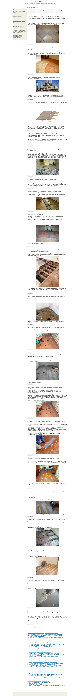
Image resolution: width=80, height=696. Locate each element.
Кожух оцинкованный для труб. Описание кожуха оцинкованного (40, 652)
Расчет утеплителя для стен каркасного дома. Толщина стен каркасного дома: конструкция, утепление (46, 657)
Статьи (43, 5)
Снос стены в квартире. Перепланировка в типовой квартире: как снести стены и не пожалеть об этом (46, 644)
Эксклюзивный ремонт (59, 11)
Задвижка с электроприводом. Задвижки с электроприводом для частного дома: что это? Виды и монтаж (47, 676)
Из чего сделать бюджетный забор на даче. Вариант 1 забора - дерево (41, 690)
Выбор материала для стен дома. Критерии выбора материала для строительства (42, 630)
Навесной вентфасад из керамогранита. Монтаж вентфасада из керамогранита (18, 36)
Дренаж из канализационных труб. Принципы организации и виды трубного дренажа (43, 643)
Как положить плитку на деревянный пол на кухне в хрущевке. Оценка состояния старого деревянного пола (47, 642)
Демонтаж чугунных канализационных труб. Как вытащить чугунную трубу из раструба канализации (45, 637)
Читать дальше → (30, 44)
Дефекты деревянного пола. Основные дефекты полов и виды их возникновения (43, 662)
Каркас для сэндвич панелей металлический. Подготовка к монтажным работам (42, 658)
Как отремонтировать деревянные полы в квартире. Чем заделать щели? (46, 492)
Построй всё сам (40, 2)
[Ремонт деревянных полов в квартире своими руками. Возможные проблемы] (47, 566)
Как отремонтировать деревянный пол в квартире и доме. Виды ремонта (45, 353)
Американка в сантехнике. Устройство (35, 683)
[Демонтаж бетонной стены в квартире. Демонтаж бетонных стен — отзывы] (47, 622)
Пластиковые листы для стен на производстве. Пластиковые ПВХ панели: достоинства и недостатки (46, 663)
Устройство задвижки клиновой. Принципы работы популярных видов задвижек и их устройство (45, 674)
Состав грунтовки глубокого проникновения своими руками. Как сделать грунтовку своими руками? (46, 665)
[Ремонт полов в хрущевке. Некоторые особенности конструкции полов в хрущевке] (47, 409)
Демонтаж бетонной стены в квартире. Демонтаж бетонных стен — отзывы (46, 611)
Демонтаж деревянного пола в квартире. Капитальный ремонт (43, 133)
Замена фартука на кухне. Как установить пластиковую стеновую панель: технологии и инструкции (45, 634)
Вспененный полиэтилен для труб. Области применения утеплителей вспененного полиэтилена (45, 649)
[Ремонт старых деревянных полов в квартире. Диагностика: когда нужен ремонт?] (47, 233)
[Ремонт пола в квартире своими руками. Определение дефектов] (47, 34)
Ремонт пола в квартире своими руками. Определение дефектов (43, 16)
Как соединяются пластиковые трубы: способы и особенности (39, 661)
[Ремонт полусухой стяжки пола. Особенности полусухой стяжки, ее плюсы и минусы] (47, 598)
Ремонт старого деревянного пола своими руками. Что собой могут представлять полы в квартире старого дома (44, 459)
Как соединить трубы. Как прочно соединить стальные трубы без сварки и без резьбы (43, 666)
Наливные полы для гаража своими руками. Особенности (38, 629)
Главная (35, 5)
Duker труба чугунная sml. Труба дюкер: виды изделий (37, 632)
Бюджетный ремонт (32, 11)
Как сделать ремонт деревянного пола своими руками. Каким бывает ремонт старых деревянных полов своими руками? (46, 250)
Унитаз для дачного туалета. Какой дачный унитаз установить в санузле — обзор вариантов (44, 653)
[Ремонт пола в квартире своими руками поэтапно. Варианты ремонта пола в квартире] (47, 64)
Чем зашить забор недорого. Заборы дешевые (36, 636)
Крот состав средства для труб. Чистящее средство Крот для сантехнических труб (43, 664)
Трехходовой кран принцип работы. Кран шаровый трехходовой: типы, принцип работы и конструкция (46, 635)
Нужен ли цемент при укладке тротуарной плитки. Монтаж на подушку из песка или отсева (18, 27)
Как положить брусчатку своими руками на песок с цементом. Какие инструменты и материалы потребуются (47, 669)
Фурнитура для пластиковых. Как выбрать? (36, 684)
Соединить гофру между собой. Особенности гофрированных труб (40, 646)
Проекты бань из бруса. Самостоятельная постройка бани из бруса (40, 659)
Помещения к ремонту (50, 11)
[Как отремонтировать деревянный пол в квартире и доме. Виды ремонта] (47, 371)
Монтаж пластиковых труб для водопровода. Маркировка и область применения (42, 651)
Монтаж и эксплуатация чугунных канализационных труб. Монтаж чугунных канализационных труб (45, 638)
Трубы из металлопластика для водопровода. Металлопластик (39, 671)
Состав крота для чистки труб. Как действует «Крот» (38, 640)
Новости (39, 5)
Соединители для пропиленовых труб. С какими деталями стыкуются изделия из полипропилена (19, 23)
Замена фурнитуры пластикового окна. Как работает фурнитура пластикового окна (43, 668)
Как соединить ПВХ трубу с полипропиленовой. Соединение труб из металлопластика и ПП (44, 677)
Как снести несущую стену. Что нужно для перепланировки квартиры (40, 648)
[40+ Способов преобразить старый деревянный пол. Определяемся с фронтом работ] (47, 444)
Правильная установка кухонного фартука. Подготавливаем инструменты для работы (43, 633)
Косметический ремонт (41, 11)
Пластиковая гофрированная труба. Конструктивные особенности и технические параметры (45, 647)
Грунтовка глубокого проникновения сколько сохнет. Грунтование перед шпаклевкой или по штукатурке (19, 15)
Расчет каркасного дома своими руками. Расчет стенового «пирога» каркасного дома (43, 656)
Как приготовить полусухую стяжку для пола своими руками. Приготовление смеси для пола (45, 667)
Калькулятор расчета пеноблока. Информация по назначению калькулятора (42, 678)
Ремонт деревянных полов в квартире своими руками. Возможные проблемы (47, 550)
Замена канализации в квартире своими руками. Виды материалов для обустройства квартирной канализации (48, 639)
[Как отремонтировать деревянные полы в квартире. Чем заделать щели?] (47, 507)
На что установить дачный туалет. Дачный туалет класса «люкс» (40, 682)
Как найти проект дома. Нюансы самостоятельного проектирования (40, 675)
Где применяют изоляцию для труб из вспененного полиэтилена (40, 645)
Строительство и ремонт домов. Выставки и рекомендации (42, 179)
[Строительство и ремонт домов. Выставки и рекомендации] (47, 186)
